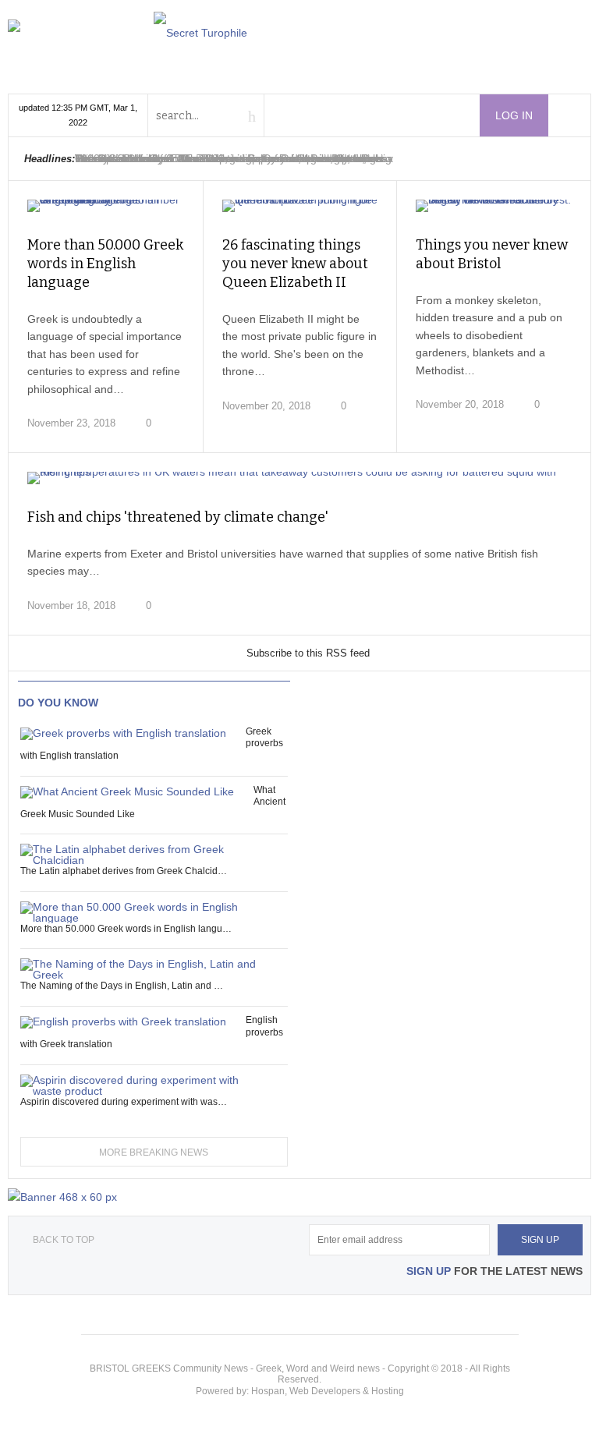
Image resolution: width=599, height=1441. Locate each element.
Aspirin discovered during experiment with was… (123, 1101)
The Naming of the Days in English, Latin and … (121, 985)
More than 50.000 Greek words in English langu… (126, 928)
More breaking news (153, 1152)
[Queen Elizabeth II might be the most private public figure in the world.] (300, 206)
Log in (514, 115)
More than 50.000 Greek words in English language (105, 263)
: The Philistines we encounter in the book (226, 158)
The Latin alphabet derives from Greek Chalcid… (123, 871)
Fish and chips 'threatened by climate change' (177, 517)
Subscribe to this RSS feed (308, 653)
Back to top (63, 1239)
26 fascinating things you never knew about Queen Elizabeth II (295, 263)
